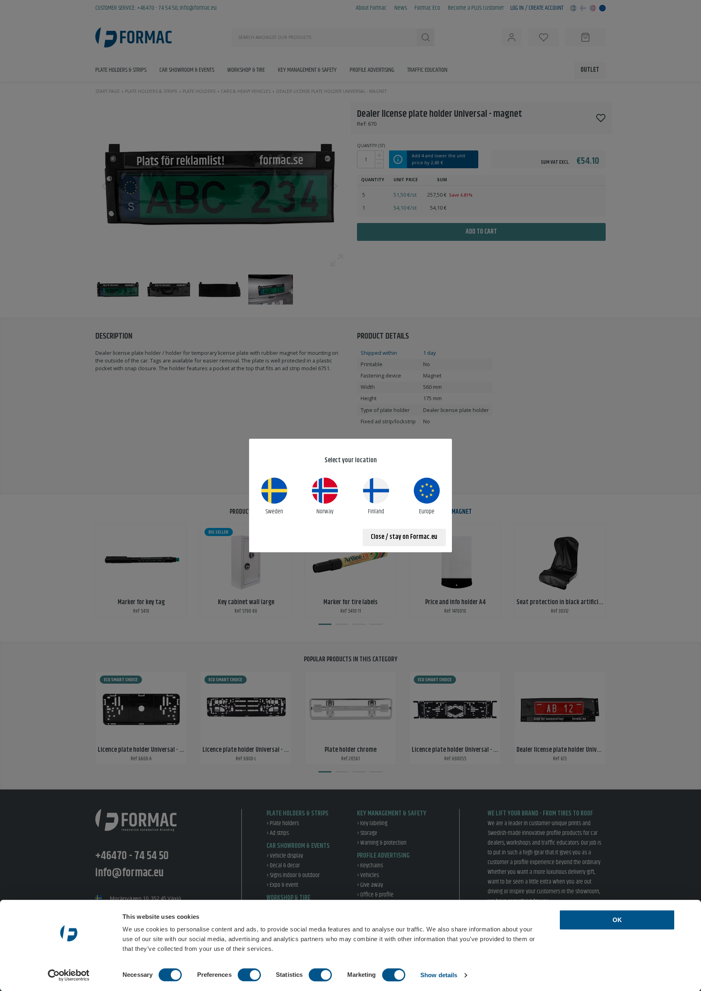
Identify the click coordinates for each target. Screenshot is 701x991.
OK (617, 919)
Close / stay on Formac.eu (404, 537)
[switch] (249, 974)
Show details (438, 975)
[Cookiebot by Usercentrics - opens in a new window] (68, 975)
